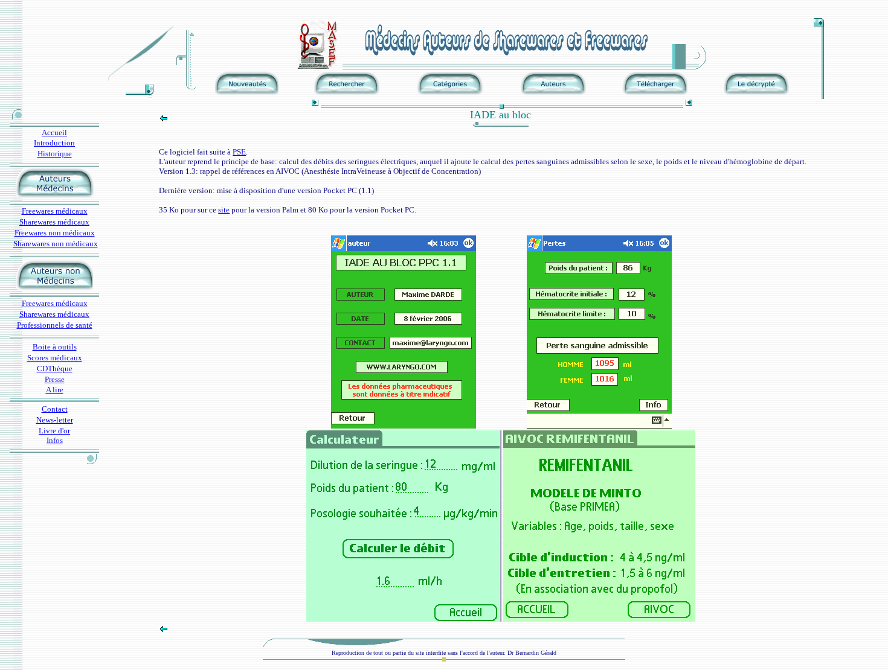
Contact (55, 408)
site (224, 209)
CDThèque (54, 368)
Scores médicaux (54, 357)
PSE (239, 151)
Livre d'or (54, 430)
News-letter (54, 419)
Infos (55, 440)
